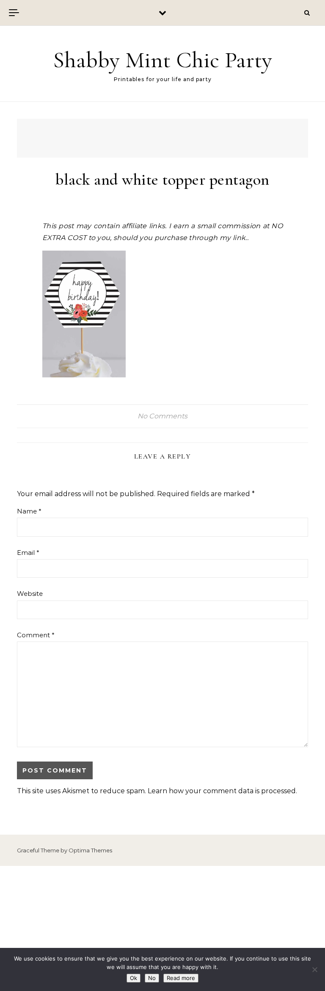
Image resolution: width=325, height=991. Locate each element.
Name (29, 511)
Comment (36, 635)
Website (30, 594)
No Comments (162, 416)
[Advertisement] (162, 928)
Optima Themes (90, 850)
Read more (181, 978)
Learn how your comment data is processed (222, 791)
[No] (314, 969)
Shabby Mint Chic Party (162, 60)
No (152, 978)
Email (28, 553)
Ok (133, 978)
